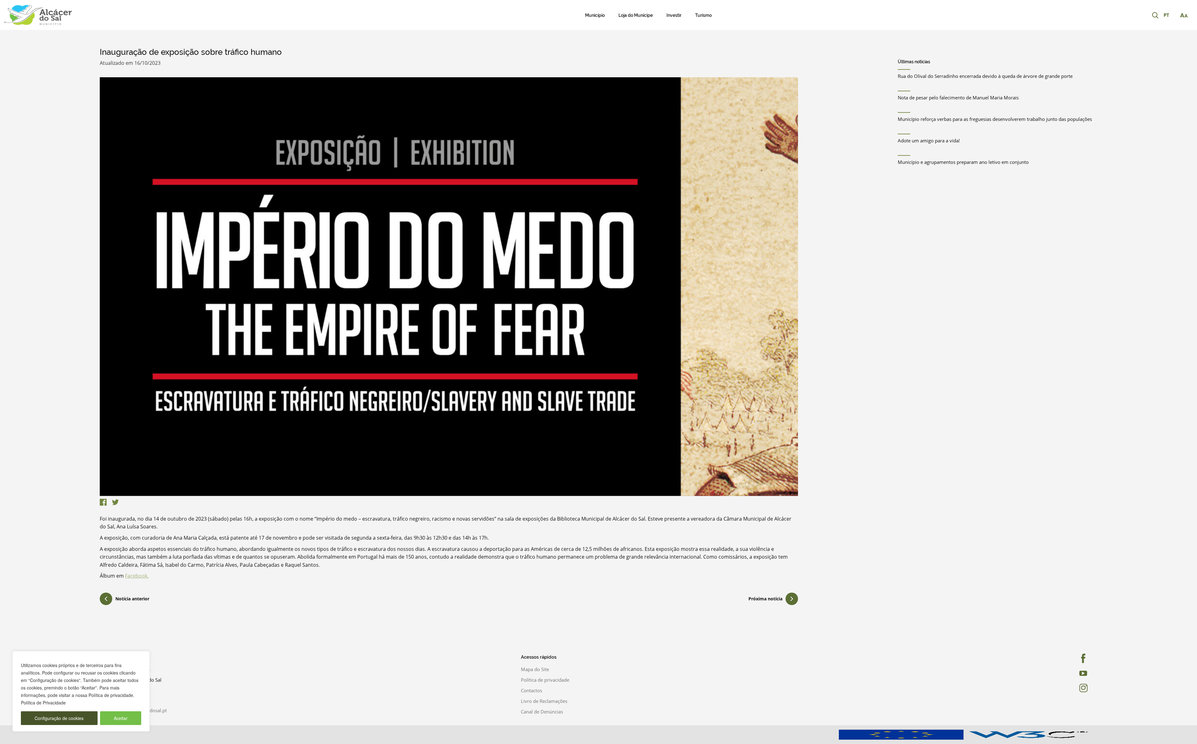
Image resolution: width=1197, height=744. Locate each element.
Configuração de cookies (59, 718)
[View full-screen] (449, 286)
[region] (81, 691)
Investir (673, 15)
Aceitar (120, 718)
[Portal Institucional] (124, 15)
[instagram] (1051, 688)
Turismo (703, 15)
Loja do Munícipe (635, 15)
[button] (1169, 15)
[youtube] (1051, 673)
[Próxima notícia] (792, 599)
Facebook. (137, 575)
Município (595, 15)
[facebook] (1051, 658)
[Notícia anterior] (106, 600)
